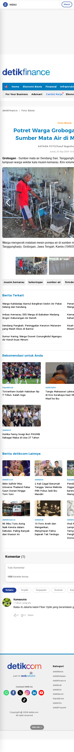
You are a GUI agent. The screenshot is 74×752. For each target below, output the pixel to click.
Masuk (67, 4)
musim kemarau (14, 282)
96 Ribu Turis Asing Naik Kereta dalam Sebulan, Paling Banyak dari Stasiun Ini (15, 529)
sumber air (54, 282)
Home (15, 86)
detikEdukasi (59, 676)
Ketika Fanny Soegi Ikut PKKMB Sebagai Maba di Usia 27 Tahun (21, 436)
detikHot (57, 689)
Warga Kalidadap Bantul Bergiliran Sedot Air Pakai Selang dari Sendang (32, 305)
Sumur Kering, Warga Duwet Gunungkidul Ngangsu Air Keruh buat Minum (32, 338)
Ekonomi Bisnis (32, 86)
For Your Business (17, 94)
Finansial (51, 86)
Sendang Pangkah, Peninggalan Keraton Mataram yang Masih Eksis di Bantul (31, 327)
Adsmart (36, 94)
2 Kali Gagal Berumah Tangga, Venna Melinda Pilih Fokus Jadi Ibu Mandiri (48, 489)
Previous (8, 202)
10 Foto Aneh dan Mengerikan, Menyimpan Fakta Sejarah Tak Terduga (47, 529)
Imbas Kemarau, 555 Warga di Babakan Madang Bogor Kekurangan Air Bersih (30, 316)
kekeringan (36, 282)
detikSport (58, 694)
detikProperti (59, 707)
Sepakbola (58, 698)
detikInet (57, 685)
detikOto (57, 703)
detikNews (58, 671)
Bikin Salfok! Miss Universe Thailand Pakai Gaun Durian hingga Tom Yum (16, 489)
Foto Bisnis (28, 110)
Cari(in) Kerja (54, 94)
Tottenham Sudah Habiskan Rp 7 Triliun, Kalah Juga (20, 393)
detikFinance (9, 110)
